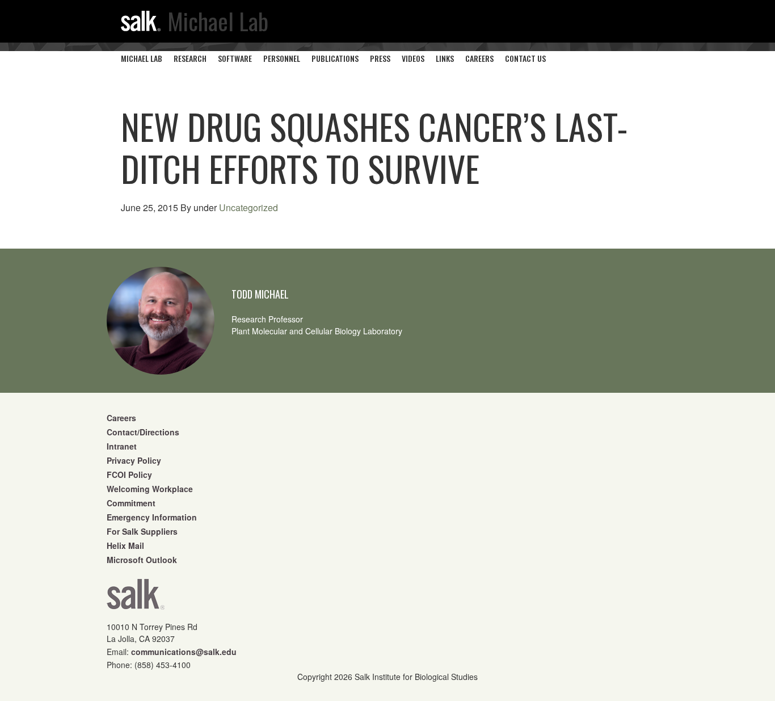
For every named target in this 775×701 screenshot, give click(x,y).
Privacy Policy (134, 460)
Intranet (122, 446)
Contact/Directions (143, 432)
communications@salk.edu (184, 651)
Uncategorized (248, 207)
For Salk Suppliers (142, 531)
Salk (136, 598)
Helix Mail (125, 545)
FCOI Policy (129, 474)
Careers (121, 417)
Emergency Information (152, 517)
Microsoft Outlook (142, 559)
